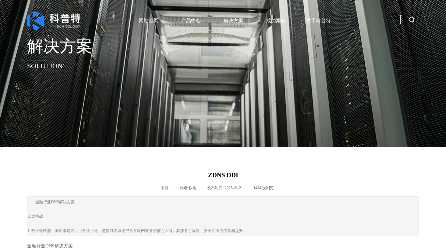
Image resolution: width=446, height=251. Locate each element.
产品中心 (191, 20)
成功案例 (276, 20)
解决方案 (233, 20)
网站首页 (148, 20)
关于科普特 (318, 20)
